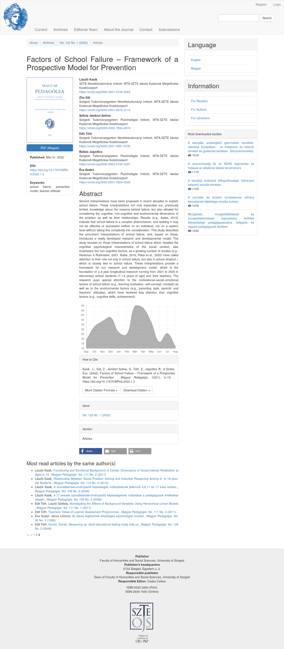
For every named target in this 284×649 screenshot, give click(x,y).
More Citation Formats (100, 390)
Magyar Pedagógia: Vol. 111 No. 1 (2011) (64, 508)
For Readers (199, 101)
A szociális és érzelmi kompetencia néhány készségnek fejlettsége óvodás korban (221, 199)
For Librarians (200, 118)
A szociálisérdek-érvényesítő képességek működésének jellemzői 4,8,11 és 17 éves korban (116, 487)
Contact (146, 29)
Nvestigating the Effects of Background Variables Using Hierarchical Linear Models (124, 503)
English (196, 60)
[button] (90, 451)
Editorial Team (86, 29)
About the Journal (118, 29)
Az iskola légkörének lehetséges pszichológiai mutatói (108, 516)
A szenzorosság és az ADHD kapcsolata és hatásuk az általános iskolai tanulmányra (221, 166)
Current (41, 29)
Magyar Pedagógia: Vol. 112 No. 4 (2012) (81, 483)
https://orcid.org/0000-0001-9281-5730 (104, 146)
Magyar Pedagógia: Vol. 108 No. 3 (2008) (74, 499)
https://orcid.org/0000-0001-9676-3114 (104, 110)
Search (267, 18)
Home (34, 42)
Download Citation (135, 390)
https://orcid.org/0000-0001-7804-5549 (104, 182)
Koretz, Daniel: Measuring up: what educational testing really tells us (94, 524)
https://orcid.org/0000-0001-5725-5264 (104, 92)
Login (277, 4)
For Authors (199, 109)
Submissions (169, 29)
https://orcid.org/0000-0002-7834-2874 (104, 128)
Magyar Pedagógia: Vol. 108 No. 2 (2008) (62, 491)
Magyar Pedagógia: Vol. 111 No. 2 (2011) (79, 474)
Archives (60, 29)
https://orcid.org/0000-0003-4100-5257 (104, 164)
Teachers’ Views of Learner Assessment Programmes (84, 512)
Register (261, 4)
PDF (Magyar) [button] (50, 148)
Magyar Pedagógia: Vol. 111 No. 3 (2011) (148, 512)
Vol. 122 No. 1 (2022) (74, 42)
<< (28, 535)
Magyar (196, 68)
